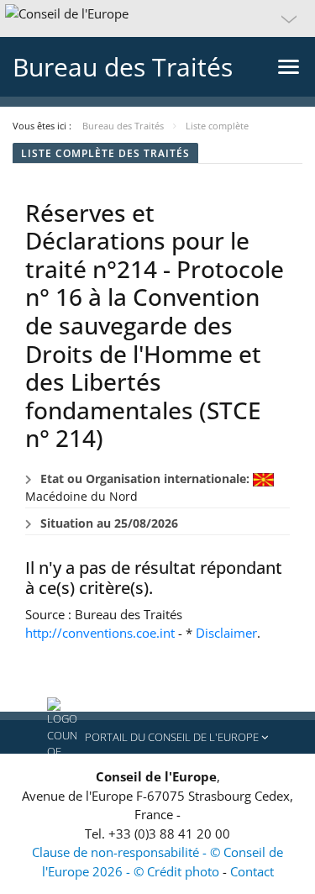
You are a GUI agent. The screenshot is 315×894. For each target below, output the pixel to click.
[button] (157, 18)
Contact (252, 871)
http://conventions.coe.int (100, 632)
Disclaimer (226, 632)
